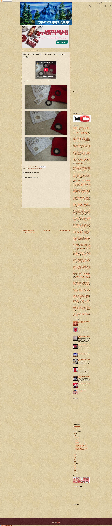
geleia (81, 218)
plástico (74, 262)
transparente (81, 306)
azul (89, 141)
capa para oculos (76, 169)
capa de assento (86, 163)
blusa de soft (81, 151)
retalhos (87, 277)
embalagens (80, 199)
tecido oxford (81, 296)
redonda (77, 276)
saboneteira (79, 282)
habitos (80, 220)
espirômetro (74, 204)
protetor (87, 269)
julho (76, 451)
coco (81, 175)
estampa (86, 204)
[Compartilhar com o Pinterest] (45, 167)
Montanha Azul (77, 426)
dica (73, 192)
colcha (78, 176)
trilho (86, 307)
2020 (75, 459)
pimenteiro (74, 261)
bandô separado (86, 144)
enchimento (82, 200)
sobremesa (80, 290)
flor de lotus (82, 211)
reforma (81, 276)
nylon (86, 245)
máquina (86, 233)
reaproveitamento (86, 273)
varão (74, 310)
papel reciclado (77, 254)
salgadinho (87, 284)
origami (88, 246)
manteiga (74, 233)
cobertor (74, 175)
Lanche (74, 226)
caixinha (75, 160)
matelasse (81, 237)
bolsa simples (77, 154)
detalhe (79, 190)
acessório (87, 127)
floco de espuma (87, 210)
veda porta (87, 310)
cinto (85, 174)
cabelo (81, 159)
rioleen (85, 278)
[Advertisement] (46, 219)
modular (79, 240)
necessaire (86, 244)
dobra (82, 193)
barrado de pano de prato (82, 146)
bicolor (88, 148)
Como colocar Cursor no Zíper (83, 383)
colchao (88, 176)
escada (74, 203)
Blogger (58, 522)
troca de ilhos (39, 168)
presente (74, 269)
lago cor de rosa (86, 225)
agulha (83, 129)
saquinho (87, 285)
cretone (89, 186)
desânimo (75, 190)
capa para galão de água (86, 168)
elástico (87, 197)
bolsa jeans (88, 153)
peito (85, 259)
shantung (84, 289)
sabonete (74, 282)
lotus (75, 231)
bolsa (84, 152)
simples (89, 289)
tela (77, 297)
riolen (88, 278)
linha (80, 230)
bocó (85, 151)
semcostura (80, 289)
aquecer (88, 137)
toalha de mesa (76, 301)
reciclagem (87, 274)
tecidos (74, 297)
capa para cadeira (83, 167)
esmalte (84, 203)
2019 (75, 461)
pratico (86, 267)
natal (77, 244)
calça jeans (83, 160)
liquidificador (88, 230)
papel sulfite (84, 254)
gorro (75, 219)
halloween (86, 220)
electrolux (74, 198)
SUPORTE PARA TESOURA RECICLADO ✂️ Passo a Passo (81, 446)
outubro (76, 440)
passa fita (83, 255)
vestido (74, 313)
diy (78, 193)
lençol (80, 228)
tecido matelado (75, 296)
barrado (75, 146)
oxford (75, 249)
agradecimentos (75, 129)
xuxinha (87, 314)
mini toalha (86, 239)
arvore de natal (86, 139)
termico (77, 298)
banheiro (74, 145)
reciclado (79, 274)
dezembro (77, 437)
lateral (81, 226)
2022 (75, 455)
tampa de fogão (83, 292)
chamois (79, 174)
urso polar (75, 309)
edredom (78, 197)
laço (82, 225)
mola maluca (84, 240)
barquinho (82, 145)
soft (84, 290)
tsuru (87, 308)
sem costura (75, 289)
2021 (75, 457)
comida (84, 177)
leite (88, 226)
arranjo (88, 138)
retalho (83, 277)
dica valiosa (78, 192)
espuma (80, 204)
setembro (77, 442)
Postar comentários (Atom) (30, 232)
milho (78, 239)
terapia (81, 297)
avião (87, 141)
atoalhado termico (76, 141)
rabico (88, 272)
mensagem (75, 238)
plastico (88, 261)
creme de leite (84, 186)
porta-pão (85, 266)
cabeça (77, 159)
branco (79, 158)
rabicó (74, 273)
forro (81, 213)
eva (85, 205)
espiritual (88, 203)
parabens (78, 255)
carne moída (87, 170)
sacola (74, 283)
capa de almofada (79, 163)
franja (88, 213)
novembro (77, 438)
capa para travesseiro (84, 169)
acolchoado (75, 128)
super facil (80, 291)
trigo (83, 307)
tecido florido (87, 295)
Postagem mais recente (28, 230)
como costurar (88, 177)
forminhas (74, 212)
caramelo (78, 170)
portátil (83, 267)
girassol (84, 218)
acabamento (81, 127)
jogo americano (84, 224)
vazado (83, 310)
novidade (82, 245)
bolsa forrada (83, 153)
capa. (89, 169)
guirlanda (74, 220)
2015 (75, 468)
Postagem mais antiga (64, 230)
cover (89, 185)
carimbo (82, 170)
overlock (77, 248)
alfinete (81, 130)
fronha (83, 214)
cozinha (75, 186)
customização (86, 187)
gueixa (88, 219)
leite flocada (82, 227)
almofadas (81, 134)
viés (77, 314)
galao (77, 217)
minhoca (81, 239)
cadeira (85, 159)
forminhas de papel (80, 212)
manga (88, 231)
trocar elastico (83, 308)
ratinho (80, 273)
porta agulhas (87, 262)
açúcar (80, 128)
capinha (75, 170)
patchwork (88, 258)
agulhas (88, 129)
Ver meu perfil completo (77, 428)
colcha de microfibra (83, 176)
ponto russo (79, 262)
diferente (87, 192)
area (77, 138)
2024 (75, 435)
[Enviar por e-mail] (40, 167)
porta (83, 262)
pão (86, 252)
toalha (88, 300)
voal (80, 314)
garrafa (85, 217)
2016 (75, 466)
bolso (88, 154)
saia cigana (78, 284)
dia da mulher (86, 190)
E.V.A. (74, 197)
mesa (80, 238)
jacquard (74, 224)
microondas (74, 239)
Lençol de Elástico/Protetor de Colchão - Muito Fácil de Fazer (84, 354)
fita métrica (75, 210)
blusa (78, 149)
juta (89, 224)
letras (73, 230)
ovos (89, 248)
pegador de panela (80, 259)
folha (86, 211)
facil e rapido (84, 206)
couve (86, 185)
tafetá (75, 292)
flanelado (79, 210)
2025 (75, 433)
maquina (81, 233)
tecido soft (87, 296)
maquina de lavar (83, 234)
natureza (81, 244)
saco (83, 282)
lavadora (84, 226)
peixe (88, 259)
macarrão (81, 231)
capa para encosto (78, 168)
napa (73, 244)
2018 (75, 463)
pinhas (79, 261)
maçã (78, 231)
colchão (74, 177)
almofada (84, 132)
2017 (75, 464)
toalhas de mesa (83, 303)
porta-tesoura (79, 267)
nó (74, 245)
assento (81, 140)
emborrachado (86, 199)
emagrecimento (86, 198)
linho (83, 230)
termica (88, 297)
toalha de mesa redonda (85, 301)
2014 (75, 470)
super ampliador (75, 291)
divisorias (74, 193)
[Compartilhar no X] (42, 167)
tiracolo (77, 300)
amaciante (87, 134)
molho (88, 240)
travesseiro (75, 307)
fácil (80, 206)
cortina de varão (84, 184)
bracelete (74, 158)
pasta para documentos (80, 258)
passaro (88, 255)
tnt (83, 300)
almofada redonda (76, 134)
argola (80, 138)
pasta (74, 258)
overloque (82, 248)
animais (78, 137)
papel (76, 253)
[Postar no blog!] (41, 167)
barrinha (77, 147)
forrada (78, 213)
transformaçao (75, 306)
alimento (77, 132)
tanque (88, 292)
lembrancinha (87, 227)
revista (74, 278)
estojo (74, 205)
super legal (85, 291)
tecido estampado (80, 295)
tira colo (86, 298)
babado (75, 142)
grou (78, 219)
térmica (74, 298)
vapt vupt (79, 309)
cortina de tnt (78, 184)
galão (81, 217)
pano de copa (75, 252)
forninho (86, 212)
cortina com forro (76, 183)
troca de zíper (77, 308)
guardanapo (83, 219)
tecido (74, 295)
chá (76, 174)
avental (83, 141)
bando (75, 144)
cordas (83, 180)
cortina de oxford (83, 183)
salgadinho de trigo (76, 285)
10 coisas (75, 127)
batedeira (88, 147)
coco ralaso (86, 175)
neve (89, 244)
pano (88, 251)
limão (76, 230)
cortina (29, 168)
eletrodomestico (80, 198)
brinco (83, 158)
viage (83, 313)
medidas (85, 237)
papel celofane (82, 253)
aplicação (83, 137)
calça (79, 160)
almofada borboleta (76, 133)
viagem (86, 313)
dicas (83, 192)
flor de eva (77, 211)
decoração (75, 189)
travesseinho (87, 306)
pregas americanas (86, 268)
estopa (77, 205)
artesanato (75, 139)
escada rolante (79, 203)
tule (89, 308)
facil (77, 206)
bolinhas (74, 152)
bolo (80, 152)
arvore (80, 139)
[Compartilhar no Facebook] (44, 167)
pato (75, 259)
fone (88, 211)
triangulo (80, 307)
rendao (75, 277)
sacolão (74, 284)
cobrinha (78, 175)
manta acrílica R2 (86, 232)
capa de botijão (83, 164)
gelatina (77, 218)
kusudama (78, 225)
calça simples (88, 160)
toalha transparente (76, 303)
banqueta (78, 145)
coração (74, 180)
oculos (89, 245)
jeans (78, 224)
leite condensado (76, 227)
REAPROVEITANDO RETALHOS (82, 391)
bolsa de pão (78, 153)
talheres (78, 292)
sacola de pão (79, 283)
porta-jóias (79, 266)
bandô (79, 144)
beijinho (77, 148)
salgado (82, 285)
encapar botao (75, 200)
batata (80, 147)
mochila (75, 240)
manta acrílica (79, 232)
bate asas (83, 147)
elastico (82, 197)
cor (84, 178)
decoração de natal (82, 189)
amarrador (79, 135)
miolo (89, 239)
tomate (88, 303)
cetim (73, 174)
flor (74, 211)
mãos (78, 233)
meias (88, 237)
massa (74, 237)
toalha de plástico (75, 302)
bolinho (78, 152)
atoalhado (87, 140)
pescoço (84, 260)
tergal (84, 297)
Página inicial (46, 230)
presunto (78, 269)
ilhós (86, 221)
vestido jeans (79, 313)
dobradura (87, 193)
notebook (77, 245)
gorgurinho (88, 218)
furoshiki (74, 217)
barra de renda (88, 145)
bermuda (84, 148)
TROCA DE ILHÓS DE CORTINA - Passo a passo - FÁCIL (81, 449)
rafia (77, 273)
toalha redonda (81, 302)
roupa (84, 281)
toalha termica (87, 302)
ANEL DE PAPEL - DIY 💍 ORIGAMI (82, 443)
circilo (88, 174)
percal (80, 260)
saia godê (82, 284)
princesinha (83, 269)
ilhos (35, 168)
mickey (83, 238)
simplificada (76, 290)
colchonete (79, 177)
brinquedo (87, 158)
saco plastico (87, 282)
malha (85, 231)
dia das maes (75, 191)
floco (83, 210)
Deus (82, 190)
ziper (74, 315)
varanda (87, 309)
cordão (79, 180)
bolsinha (83, 154)
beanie (74, 148)
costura (32, 168)
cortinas (77, 185)
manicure (74, 232)
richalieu (81, 278)
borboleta (74, 155)
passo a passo (86, 256)
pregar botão (79, 268)
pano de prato (81, 252)
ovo (86, 248)
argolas (84, 138)
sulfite (88, 290)
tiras (80, 300)
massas (77, 237)
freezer (77, 214)
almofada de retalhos (85, 133)
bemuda (81, 148)
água (80, 129)
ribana (78, 278)
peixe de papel (75, 260)
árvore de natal (75, 140)
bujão (74, 159)
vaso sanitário (79, 310)
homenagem (75, 221)
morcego (87, 241)
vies (74, 314)
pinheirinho (83, 261)
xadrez (83, 314)
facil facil (89, 206)
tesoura (81, 298)
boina (88, 151)
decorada (89, 189)
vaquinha (83, 309)
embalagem (75, 199)
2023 (75, 454)
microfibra (87, 238)
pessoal (87, 260)
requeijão (79, 277)
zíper (77, 315)
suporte (89, 291)
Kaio (74, 225)
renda (89, 276)
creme (79, 186)
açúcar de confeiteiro (86, 128)
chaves (83, 174)
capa (88, 162)
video (89, 313)
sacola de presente (86, 283)
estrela (81, 205)
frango (84, 213)
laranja (77, 226)
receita (74, 274)
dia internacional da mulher (84, 191)
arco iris (74, 138)
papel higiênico (88, 253)
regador (86, 276)
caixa (89, 159)
